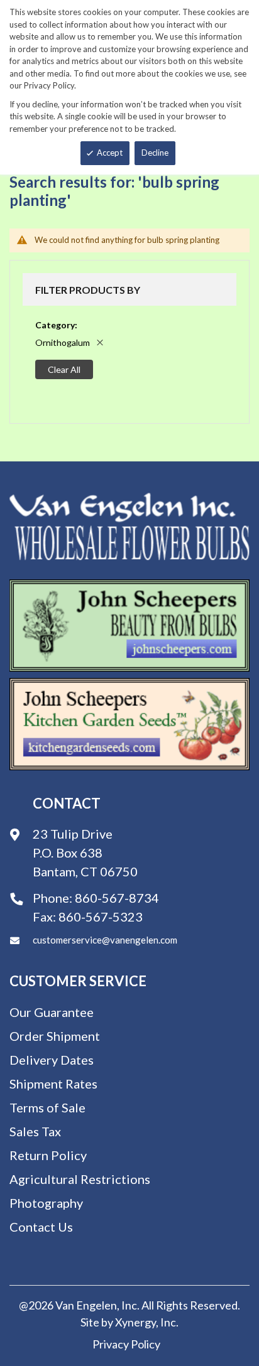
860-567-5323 (100, 916)
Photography (46, 1202)
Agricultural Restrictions (79, 1178)
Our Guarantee (51, 1011)
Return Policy (48, 1155)
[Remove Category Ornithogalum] (100, 342)
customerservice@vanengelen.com (105, 939)
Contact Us (41, 1226)
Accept (110, 153)
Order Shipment (54, 1035)
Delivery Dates (51, 1059)
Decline (154, 153)
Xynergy (135, 1322)
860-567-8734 (117, 897)
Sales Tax (35, 1131)
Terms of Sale (47, 1107)
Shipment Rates (53, 1083)
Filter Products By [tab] (87, 290)
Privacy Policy (126, 1344)
